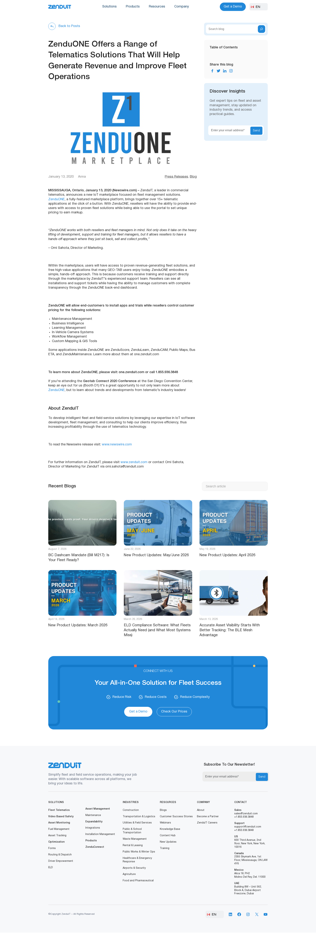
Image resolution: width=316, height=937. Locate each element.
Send (256, 130)
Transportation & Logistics (139, 816)
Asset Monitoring (59, 823)
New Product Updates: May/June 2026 (156, 555)
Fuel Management (58, 829)
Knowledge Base (170, 829)
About (200, 810)
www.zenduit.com (134, 462)
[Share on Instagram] (231, 71)
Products (133, 6)
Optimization (56, 842)
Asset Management (97, 809)
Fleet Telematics (59, 810)
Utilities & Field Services (137, 823)
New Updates (168, 842)
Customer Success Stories (176, 816)
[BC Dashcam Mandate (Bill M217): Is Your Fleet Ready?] (82, 523)
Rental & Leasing (133, 845)
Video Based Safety (61, 816)
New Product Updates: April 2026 (227, 555)
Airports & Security (134, 868)
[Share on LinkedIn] (225, 71)
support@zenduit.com (247, 827)
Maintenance (93, 815)
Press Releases (176, 176)
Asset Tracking (57, 835)
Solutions (109, 6)
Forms (52, 848)
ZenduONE (56, 199)
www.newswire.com (117, 444)
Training (164, 848)
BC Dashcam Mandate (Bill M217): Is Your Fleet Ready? (78, 558)
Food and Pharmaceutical (138, 880)
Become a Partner (208, 816)
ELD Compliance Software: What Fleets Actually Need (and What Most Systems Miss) (157, 630)
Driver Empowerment (60, 861)
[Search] (261, 29)
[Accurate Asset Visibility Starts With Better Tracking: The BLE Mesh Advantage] (234, 593)
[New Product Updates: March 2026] (82, 593)
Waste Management (135, 839)
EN (258, 7)
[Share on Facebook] (212, 71)
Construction (131, 810)
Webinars (165, 823)
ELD (50, 867)
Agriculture (129, 874)
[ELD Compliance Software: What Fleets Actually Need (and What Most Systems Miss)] (158, 593)
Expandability (93, 822)
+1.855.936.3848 (244, 817)
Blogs (163, 810)
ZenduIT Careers (207, 823)
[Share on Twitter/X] (218, 71)
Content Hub (168, 835)
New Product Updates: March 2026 (77, 625)
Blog (193, 176)
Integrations (92, 828)
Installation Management (100, 834)
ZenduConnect (94, 847)
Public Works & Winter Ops (139, 852)
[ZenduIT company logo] (59, 7)
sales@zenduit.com (246, 814)
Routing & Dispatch (60, 855)
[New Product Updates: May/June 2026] (158, 523)
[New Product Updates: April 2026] (234, 523)
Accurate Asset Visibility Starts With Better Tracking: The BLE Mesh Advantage (230, 630)
